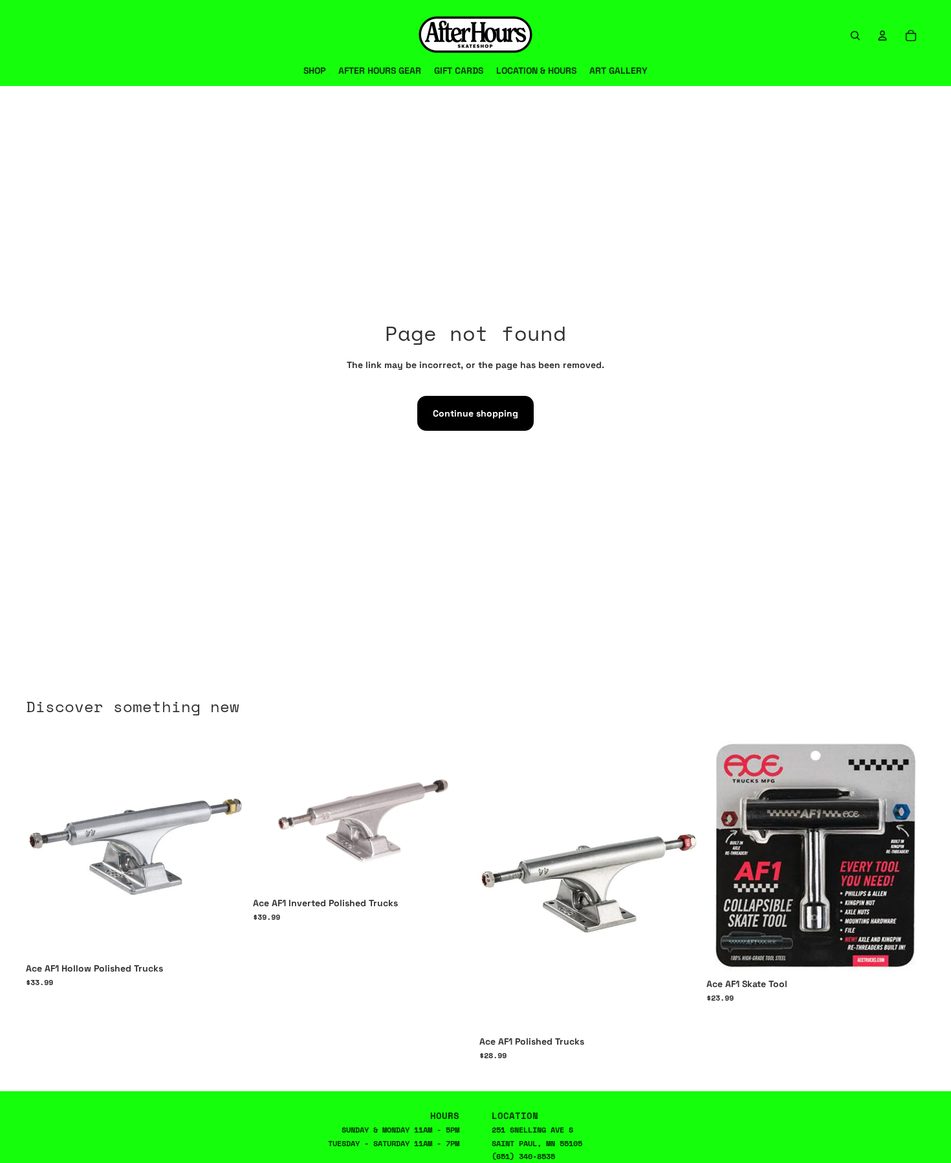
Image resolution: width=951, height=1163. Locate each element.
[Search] (855, 35)
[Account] (882, 35)
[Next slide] (679, 883)
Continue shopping (475, 413)
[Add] (905, 951)
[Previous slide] (498, 883)
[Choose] (225, 936)
